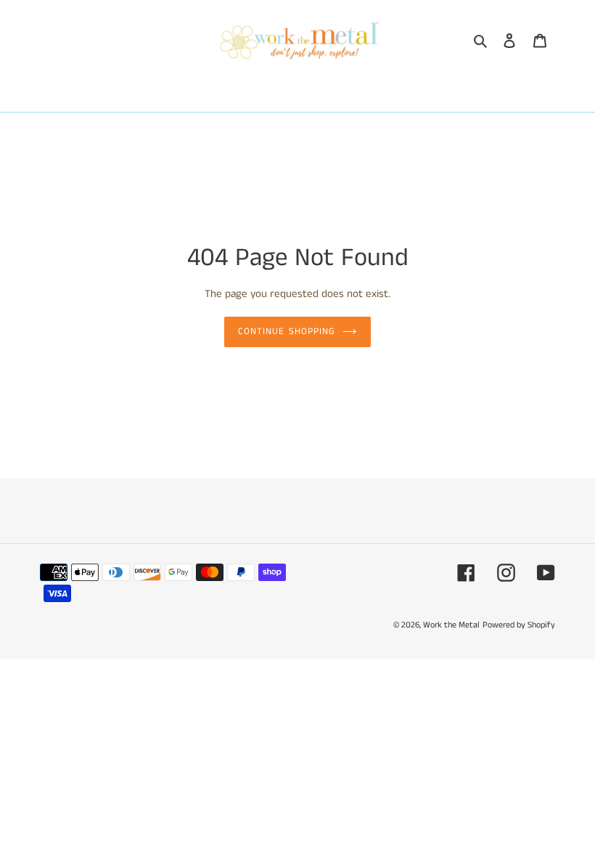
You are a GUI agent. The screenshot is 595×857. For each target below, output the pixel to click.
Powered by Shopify (519, 625)
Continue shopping (286, 331)
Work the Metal (451, 625)
